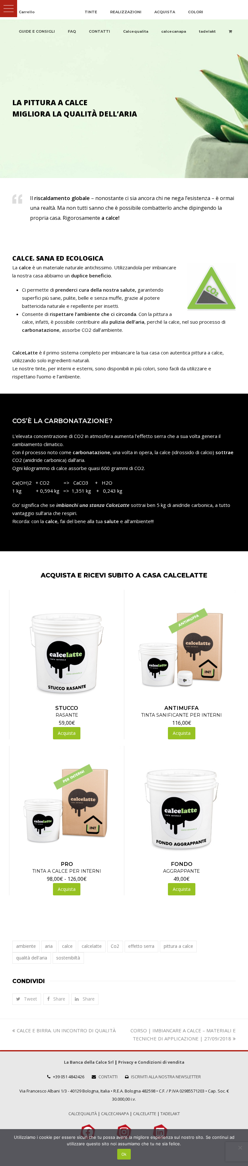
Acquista (67, 889)
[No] (240, 1147)
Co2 (115, 946)
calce (67, 946)
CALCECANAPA (115, 1113)
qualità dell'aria (31, 958)
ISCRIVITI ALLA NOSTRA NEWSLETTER (166, 1077)
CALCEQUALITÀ (82, 1113)
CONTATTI (108, 1077)
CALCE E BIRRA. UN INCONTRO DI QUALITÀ (66, 1030)
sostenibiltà (68, 958)
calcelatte (92, 946)
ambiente (26, 946)
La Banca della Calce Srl (89, 1062)
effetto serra (141, 946)
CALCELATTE (144, 1113)
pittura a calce (178, 946)
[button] (8, 8)
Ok (124, 1154)
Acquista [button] (67, 733)
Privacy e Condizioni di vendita (151, 1062)
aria (49, 946)
